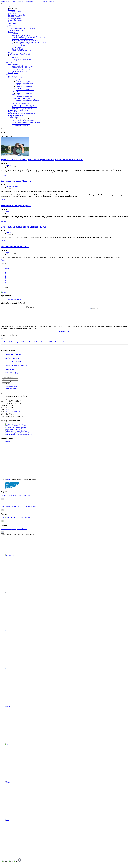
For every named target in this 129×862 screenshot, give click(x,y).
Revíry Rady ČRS (13, 64)
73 (5, 270)
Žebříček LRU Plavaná (23, 81)
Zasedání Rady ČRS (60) (13, 354)
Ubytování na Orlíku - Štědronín (18, 110)
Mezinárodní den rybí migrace (16, 205)
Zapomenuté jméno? (12, 387)
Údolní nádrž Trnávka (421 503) (21, 69)
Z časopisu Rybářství (14, 11)
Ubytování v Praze (13, 112)
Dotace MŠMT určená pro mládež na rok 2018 (23, 227)
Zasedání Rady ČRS (14, 13)
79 (5, 280)
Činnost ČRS (8, 74)
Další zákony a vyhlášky (19, 45)
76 (5, 275)
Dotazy (10, 52)
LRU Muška (16, 95)
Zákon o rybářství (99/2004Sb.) (21, 35)
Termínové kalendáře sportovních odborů (24, 107)
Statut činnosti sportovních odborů (22, 108)
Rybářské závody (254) (12, 358)
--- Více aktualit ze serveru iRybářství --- (13, 299)
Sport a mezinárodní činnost (16, 78)
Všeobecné (11, 10)
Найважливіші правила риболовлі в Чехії (14, 529)
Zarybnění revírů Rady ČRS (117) (16, 365)
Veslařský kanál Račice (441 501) (22, 68)
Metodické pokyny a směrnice (21, 44)
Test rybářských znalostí (15, 30)
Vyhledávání (12, 23)
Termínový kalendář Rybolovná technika (28, 100)
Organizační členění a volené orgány (23, 120)
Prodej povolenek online (15, 115)
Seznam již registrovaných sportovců (23, 105)
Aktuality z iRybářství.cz (15, 18)
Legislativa (11, 32)
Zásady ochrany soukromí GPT (21, 51)
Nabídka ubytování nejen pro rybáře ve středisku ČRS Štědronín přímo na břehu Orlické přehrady (33, 342)
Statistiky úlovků (13, 73)
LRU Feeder (16, 85)
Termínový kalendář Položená (25, 90)
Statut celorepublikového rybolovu (22, 39)
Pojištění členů (16, 47)
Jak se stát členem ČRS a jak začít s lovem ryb (22, 28)
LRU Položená (16, 88)
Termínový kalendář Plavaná (24, 83)
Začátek (7, 267)
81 (5, 284)
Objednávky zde (64, 331)
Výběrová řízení (13, 117)
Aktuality (7, 6)
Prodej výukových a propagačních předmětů (21, 113)
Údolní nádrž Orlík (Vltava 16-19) (22, 66)
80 (5, 282)
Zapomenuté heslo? (12, 388)
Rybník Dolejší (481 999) (19, 71)
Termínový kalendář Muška (24, 96)
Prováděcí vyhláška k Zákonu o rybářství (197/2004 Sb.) (29, 37)
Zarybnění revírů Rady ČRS (16, 15)
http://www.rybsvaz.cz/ (13, 411)
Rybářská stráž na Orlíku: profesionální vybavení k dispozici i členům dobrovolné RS (42, 159)
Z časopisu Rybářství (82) (13, 362)
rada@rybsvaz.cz (11, 409)
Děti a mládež (12, 76)
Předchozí (7, 268)
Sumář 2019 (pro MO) (18, 61)
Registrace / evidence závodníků (21, 103)
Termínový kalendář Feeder (24, 86)
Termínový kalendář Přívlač (24, 93)
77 (5, 277)
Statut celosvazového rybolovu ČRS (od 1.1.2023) (31, 42)
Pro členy (7, 27)
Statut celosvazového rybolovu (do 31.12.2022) (26, 40)
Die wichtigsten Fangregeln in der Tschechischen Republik (18, 506)
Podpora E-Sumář (17, 49)
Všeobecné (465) (10, 369)
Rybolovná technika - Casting (21, 98)
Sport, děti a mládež (14, 16)
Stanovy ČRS (16, 33)
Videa (10, 25)
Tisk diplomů (16, 57)
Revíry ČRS (8, 62)
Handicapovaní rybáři (18, 102)
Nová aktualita (12, 22)
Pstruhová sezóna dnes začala (15, 246)
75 (5, 273)
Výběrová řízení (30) (11, 373)
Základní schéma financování (21, 124)
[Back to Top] (1, 393)
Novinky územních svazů (16, 20)
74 (5, 272)
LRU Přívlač (16, 91)
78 (5, 278)
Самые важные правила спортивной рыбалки (15, 517)
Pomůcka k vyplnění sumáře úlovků (19, 54)
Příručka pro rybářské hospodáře (21, 59)
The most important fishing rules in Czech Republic (16, 495)
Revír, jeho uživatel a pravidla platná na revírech (26, 122)
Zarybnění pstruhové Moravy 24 (16, 181)
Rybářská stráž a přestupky (20, 125)
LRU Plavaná (16, 79)
